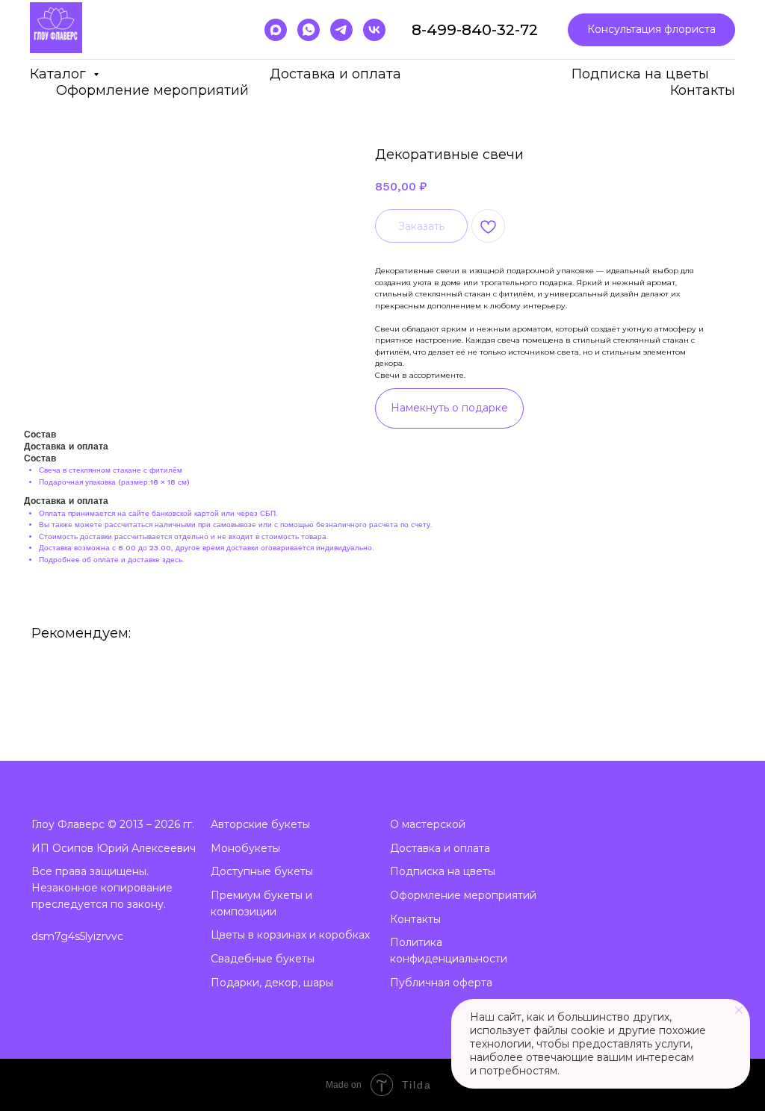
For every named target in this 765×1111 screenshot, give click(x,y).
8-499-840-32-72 (475, 30)
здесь (172, 560)
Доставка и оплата (335, 74)
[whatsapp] (308, 30)
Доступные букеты (262, 871)
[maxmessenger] (275, 30)
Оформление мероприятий (152, 90)
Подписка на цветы (640, 74)
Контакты (702, 90)
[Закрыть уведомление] (738, 1010)
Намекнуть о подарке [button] (449, 407)
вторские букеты (264, 824)
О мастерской (427, 824)
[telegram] (341, 30)
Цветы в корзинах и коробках (290, 935)
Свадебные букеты (263, 958)
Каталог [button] (60, 74)
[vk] (374, 30)
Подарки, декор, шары (272, 982)
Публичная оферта (441, 982)
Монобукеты (245, 848)
